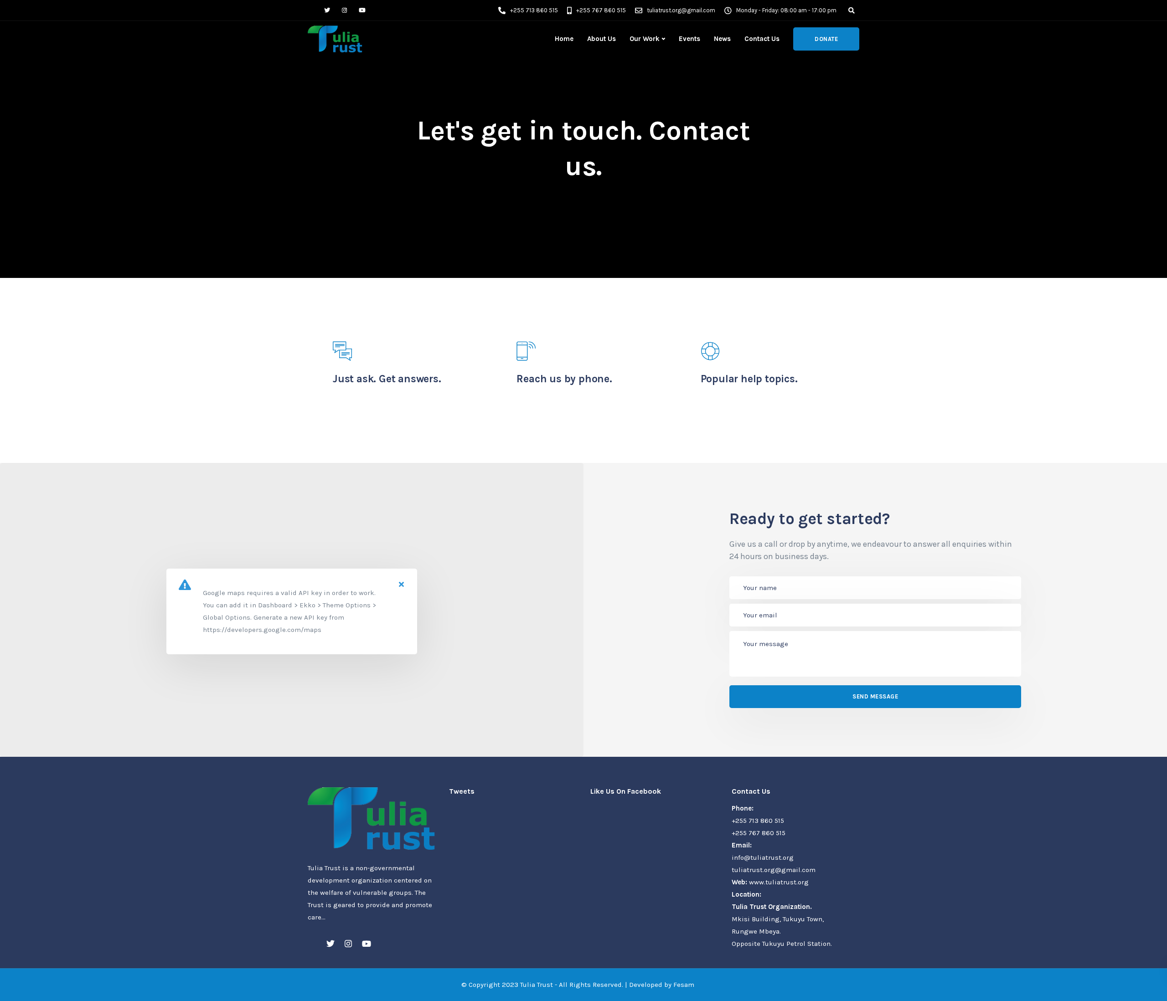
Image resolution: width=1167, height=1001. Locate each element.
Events (689, 39)
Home (564, 39)
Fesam (683, 984)
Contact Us (762, 39)
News (722, 39)
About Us (601, 39)
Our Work (645, 39)
